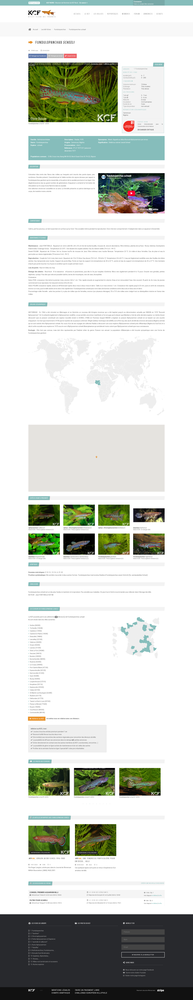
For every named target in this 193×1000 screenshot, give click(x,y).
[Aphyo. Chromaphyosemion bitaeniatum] (79, 515)
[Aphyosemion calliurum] (44, 515)
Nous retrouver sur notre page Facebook (139, 970)
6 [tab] (100, 804)
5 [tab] (96, 804)
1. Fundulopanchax (37, 931)
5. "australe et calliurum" (38, 942)
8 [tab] (106, 804)
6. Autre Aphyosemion (38, 945)
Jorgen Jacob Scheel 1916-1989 (50, 858)
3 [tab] (75, 130)
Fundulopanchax (60, 29)
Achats (160, 14)
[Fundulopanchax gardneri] (114, 544)
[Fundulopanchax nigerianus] (149, 544)
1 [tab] (68, 130)
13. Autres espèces (37, 964)
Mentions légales (61, 990)
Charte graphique (61, 993)
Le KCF (87, 14)
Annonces (148, 14)
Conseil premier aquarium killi (44, 892)
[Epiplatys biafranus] (149, 515)
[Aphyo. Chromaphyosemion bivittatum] (114, 515)
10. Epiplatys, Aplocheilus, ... (40, 956)
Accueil (77, 14)
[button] (96, 457)
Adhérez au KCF (38, 719)
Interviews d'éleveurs (40, 853)
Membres (126, 14)
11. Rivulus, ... (35, 959)
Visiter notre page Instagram (135, 975)
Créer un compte (139, 4)
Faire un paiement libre (87, 990)
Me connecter (149, 4)
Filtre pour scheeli (39, 900)
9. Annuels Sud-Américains (40, 953)
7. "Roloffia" (34, 947)
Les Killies (99, 14)
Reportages (112, 14)
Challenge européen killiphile (91, 993)
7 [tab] (103, 804)
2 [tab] (71, 130)
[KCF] (42, 12)
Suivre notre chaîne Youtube (135, 973)
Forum (137, 14)
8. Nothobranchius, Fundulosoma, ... (42, 950)
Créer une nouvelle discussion (152, 883)
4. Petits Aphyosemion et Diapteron (42, 939)
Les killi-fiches (46, 29)
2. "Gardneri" (34, 933)
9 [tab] (110, 804)
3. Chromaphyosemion (38, 936)
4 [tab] (78, 130)
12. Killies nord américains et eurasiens (44, 961)
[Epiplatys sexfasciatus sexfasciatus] (79, 544)
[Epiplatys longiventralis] (44, 544)
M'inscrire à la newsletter (143, 955)
